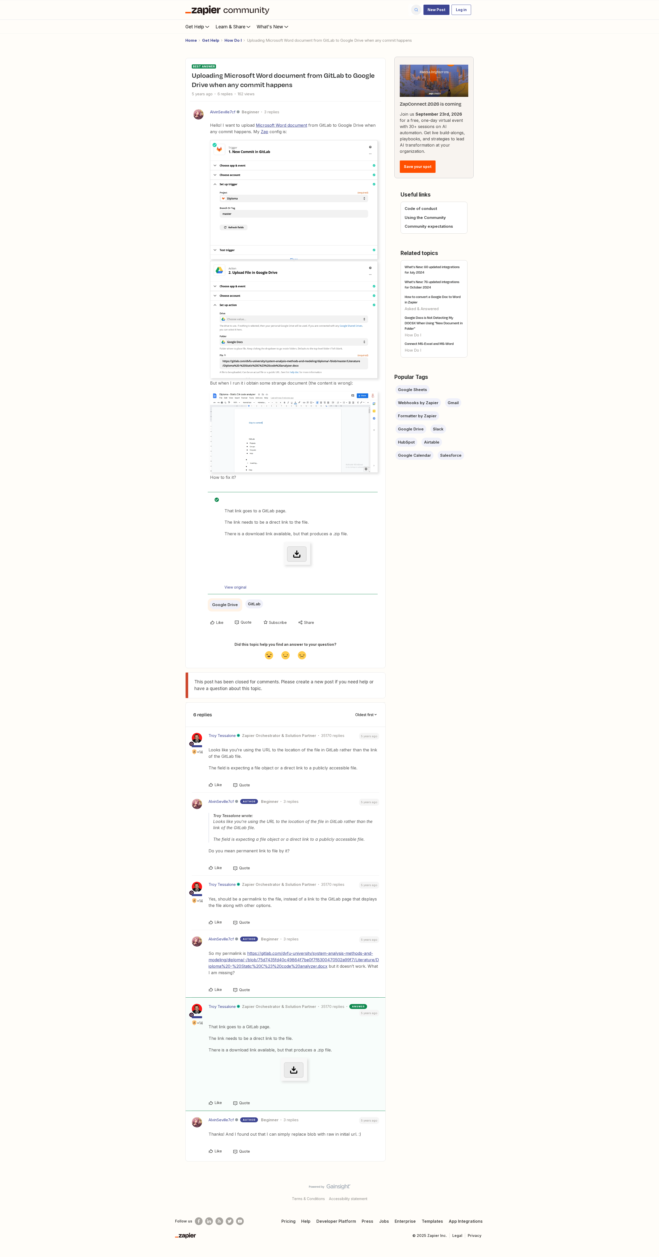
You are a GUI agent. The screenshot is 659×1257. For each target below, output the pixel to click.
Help (305, 1221)
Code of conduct (421, 208)
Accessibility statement (348, 1198)
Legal (457, 1235)
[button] (436, 10)
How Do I (233, 40)
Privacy (474, 1235)
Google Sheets (412, 389)
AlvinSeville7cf (223, 111)
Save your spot (417, 166)
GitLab (254, 603)
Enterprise (405, 1221)
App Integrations (466, 1221)
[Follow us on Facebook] (199, 1221)
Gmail (453, 402)
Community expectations (429, 226)
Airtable (431, 442)
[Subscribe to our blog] (219, 1221)
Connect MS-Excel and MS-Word (429, 343)
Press (367, 1221)
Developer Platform (336, 1221)
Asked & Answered (422, 308)
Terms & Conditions (308, 1198)
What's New (270, 26)
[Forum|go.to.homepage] (228, 10)
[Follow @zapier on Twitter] (229, 1221)
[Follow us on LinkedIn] (209, 1221)
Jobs (384, 1221)
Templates (432, 1221)
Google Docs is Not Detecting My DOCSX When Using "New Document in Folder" (434, 323)
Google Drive (225, 604)
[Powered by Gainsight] (329, 1188)
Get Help (194, 26)
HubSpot (406, 442)
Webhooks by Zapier (418, 402)
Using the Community (425, 217)
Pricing (288, 1221)
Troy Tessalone (222, 735)
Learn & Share (230, 26)
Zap (264, 131)
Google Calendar (414, 455)
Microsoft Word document (281, 125)
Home (191, 40)
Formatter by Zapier (417, 415)
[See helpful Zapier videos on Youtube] (240, 1221)
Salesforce (451, 455)
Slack (438, 429)
